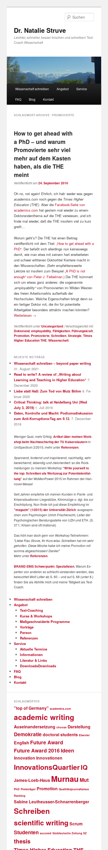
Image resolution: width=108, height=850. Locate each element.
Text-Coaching (31, 610)
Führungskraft (82, 331)
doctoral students (60, 734)
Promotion (21, 335)
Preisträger (28, 789)
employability (41, 331)
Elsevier (84, 735)
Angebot (63, 89)
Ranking (19, 796)
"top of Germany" (31, 708)
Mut (84, 779)
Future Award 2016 (37, 750)
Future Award (46, 742)
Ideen (67, 750)
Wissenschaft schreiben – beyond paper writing (52, 363)
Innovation (24, 758)
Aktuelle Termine (33, 649)
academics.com (60, 709)
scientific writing (41, 822)
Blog (32, 99)
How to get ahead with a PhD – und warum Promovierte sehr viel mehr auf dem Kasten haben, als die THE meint (43, 154)
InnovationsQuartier (47, 767)
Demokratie (28, 734)
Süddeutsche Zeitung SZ (69, 833)
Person (25, 632)
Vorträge (27, 627)
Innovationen (49, 758)
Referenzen (69, 447)
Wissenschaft (58, 340)
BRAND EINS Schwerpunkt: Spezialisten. (44, 566)
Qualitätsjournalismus (74, 789)
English (21, 743)
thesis (22, 841)
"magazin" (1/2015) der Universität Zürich (45, 509)
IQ (84, 767)
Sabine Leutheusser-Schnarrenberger (51, 802)
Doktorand (22, 331)
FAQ (18, 99)
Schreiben (58, 335)
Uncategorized (52, 326)
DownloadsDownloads (38, 665)
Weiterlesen (25, 315)
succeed (45, 833)
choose (61, 727)
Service (81, 89)
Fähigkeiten (61, 331)
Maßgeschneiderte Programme (45, 621)
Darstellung (79, 727)
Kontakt (48, 99)
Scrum (76, 824)
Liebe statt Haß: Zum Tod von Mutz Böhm (47, 391)
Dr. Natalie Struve (40, 30)
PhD (17, 789)
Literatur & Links (33, 660)
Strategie (75, 335)
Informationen (31, 654)
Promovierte (40, 335)
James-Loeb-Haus (32, 780)
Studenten (26, 832)
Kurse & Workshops (36, 616)
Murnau (65, 778)
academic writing (44, 717)
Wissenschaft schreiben (32, 89)
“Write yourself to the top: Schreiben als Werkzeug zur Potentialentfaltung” (52, 473)
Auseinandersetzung (34, 727)
